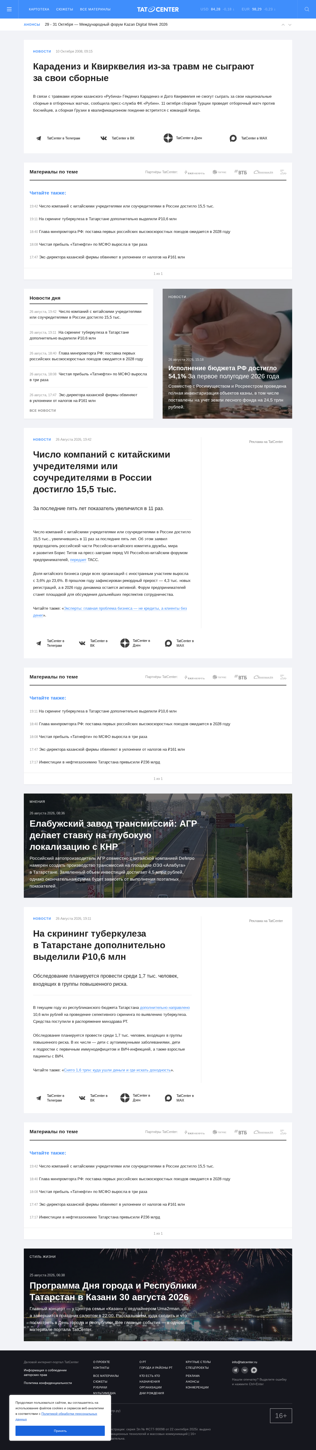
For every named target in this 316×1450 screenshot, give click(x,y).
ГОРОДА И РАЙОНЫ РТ (155, 1367)
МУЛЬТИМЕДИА (104, 1393)
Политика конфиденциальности (48, 1383)
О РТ (142, 1362)
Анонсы (32, 24)
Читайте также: (48, 192)
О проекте (101, 1362)
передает (78, 560)
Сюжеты (64, 9)
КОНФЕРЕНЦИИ (197, 1387)
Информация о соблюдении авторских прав (45, 1372)
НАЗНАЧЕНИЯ (149, 1381)
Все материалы (95, 9)
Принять (60, 1431)
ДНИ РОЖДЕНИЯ (151, 1393)
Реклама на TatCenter (266, 442)
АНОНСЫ (192, 1381)
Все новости (43, 410)
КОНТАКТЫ (101, 1367)
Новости (42, 51)
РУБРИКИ (100, 1387)
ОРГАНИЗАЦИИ (150, 1387)
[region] (60, 1418)
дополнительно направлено (165, 1007)
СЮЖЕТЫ (100, 1381)
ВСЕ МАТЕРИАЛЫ (106, 1376)
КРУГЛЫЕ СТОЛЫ (198, 1362)
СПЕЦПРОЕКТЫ (197, 1367)
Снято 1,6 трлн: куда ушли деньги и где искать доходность (117, 1070)
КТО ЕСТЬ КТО (149, 1376)
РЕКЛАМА (193, 1376)
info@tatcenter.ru (244, 1362)
